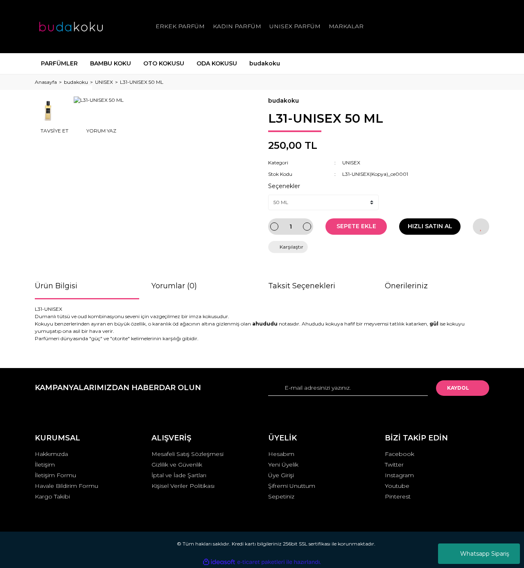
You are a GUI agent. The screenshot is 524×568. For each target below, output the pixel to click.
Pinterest (398, 496)
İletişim (45, 464)
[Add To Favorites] (481, 226)
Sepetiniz (281, 496)
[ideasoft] (219, 562)
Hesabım (281, 454)
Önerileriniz (406, 285)
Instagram (399, 475)
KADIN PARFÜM (237, 26)
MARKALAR (346, 26)
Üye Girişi (281, 475)
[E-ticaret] (261, 562)
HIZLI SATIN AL (430, 226)
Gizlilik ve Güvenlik (176, 464)
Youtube (397, 485)
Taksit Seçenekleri (301, 285)
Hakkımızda (51, 454)
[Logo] (71, 26)
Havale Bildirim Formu (66, 485)
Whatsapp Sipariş (484, 553)
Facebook (399, 454)
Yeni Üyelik (283, 464)
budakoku (283, 100)
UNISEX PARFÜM (295, 26)
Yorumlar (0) (174, 285)
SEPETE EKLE (356, 226)
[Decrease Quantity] (274, 226)
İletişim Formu (55, 475)
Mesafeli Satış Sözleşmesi (187, 454)
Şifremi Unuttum (291, 485)
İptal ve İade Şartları (178, 475)
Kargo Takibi (52, 496)
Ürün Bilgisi (56, 285)
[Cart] (479, 26)
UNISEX (351, 162)
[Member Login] (437, 26)
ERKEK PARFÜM (180, 26)
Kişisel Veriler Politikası (183, 485)
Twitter (394, 464)
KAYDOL (458, 388)
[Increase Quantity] (307, 226)
